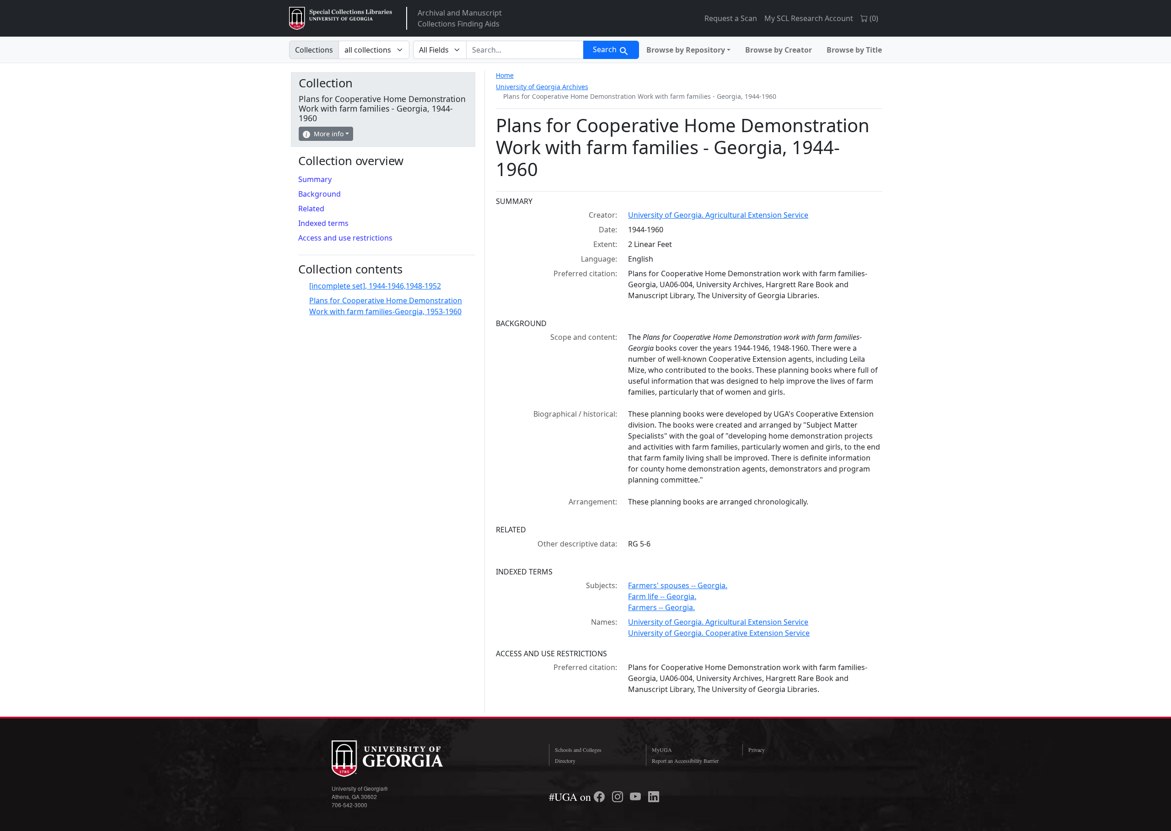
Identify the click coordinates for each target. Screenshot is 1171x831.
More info (328, 133)
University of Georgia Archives (542, 86)
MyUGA (662, 749)
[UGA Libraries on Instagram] (619, 796)
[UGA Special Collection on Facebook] (600, 796)
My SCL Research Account (808, 18)
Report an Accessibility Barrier (685, 760)
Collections (314, 50)
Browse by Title (854, 50)
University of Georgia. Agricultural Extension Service (718, 215)
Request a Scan (730, 18)
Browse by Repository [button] (685, 50)
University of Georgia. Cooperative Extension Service (719, 633)
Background (319, 194)
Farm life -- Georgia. (662, 596)
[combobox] (525, 50)
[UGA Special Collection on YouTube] (637, 796)
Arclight (340, 18)
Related (311, 209)
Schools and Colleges (578, 749)
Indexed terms (323, 223)
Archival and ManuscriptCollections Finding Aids (460, 18)
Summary (315, 179)
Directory (565, 760)
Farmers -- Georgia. (661, 607)
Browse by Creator (778, 50)
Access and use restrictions (345, 238)
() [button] (873, 18)
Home (505, 75)
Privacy (756, 749)
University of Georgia (400, 758)
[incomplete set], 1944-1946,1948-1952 (375, 286)
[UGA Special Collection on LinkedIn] (653, 796)
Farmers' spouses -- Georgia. (677, 585)
